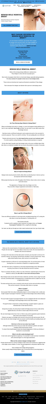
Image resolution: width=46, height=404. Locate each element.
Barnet (3, 396)
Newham (12, 398)
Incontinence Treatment (23, 6)
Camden (9, 396)
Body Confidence (4, 373)
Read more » (3, 374)
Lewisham (8, 398)
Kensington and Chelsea (31, 396)
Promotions (34, 6)
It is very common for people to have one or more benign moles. (23, 78)
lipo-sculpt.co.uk (23, 401)
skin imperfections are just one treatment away (31, 138)
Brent (6, 396)
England (21, 394)
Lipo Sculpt (17, 128)
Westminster (37, 398)
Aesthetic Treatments (26, 5)
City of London (14, 396)
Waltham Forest (31, 398)
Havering (24, 396)
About (18, 5)
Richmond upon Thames (19, 398)
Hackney (19, 396)
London (25, 394)
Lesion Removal (37, 5)
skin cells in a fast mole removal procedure (29, 273)
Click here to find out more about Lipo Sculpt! (23, 324)
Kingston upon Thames (40, 396)
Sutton (26, 398)
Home (14, 5)
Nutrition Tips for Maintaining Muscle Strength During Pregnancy (7, 383)
